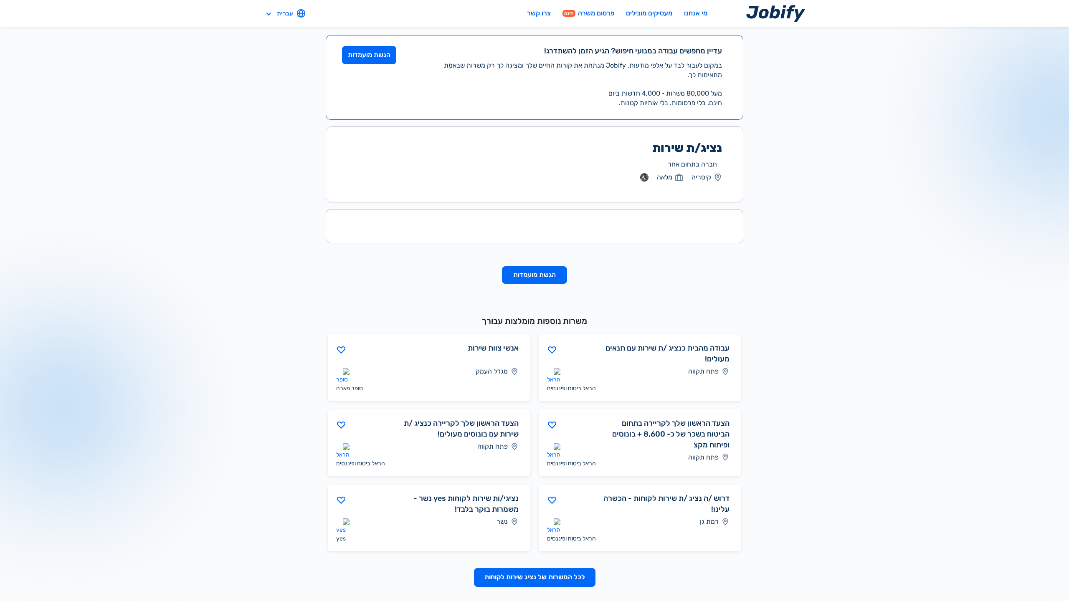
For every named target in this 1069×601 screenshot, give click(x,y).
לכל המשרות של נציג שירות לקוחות (534, 577)
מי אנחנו (695, 13)
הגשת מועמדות (369, 55)
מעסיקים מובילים (649, 13)
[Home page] (775, 13)
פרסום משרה (589, 13)
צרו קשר (539, 13)
